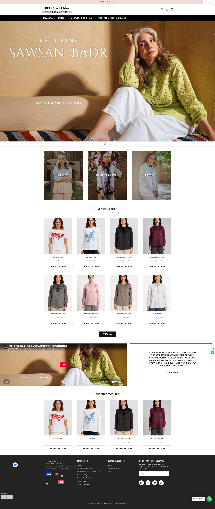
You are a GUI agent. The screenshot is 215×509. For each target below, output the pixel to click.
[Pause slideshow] (115, 144)
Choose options (58, 266)
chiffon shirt (157, 314)
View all (107, 334)
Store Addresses (114, 468)
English (5, 497)
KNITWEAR (150, 175)
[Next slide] (109, 144)
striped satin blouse (124, 257)
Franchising (81, 481)
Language (121, 18)
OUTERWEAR (62, 175)
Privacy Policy (82, 475)
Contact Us (112, 465)
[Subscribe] (166, 473)
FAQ (109, 471)
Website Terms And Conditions (88, 471)
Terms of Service (83, 484)
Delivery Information (84, 468)
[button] (162, 9)
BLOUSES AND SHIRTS (106, 175)
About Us (80, 465)
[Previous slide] (99, 144)
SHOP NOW (108, 51)
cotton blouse (58, 257)
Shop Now (172, 372)
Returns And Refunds (84, 478)
